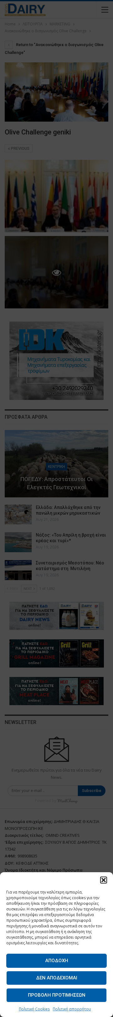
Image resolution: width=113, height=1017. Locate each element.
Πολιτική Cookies (34, 1009)
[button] (103, 880)
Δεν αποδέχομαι (56, 978)
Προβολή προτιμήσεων (56, 995)
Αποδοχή (56, 960)
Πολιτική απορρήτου (72, 1009)
